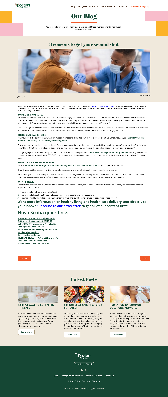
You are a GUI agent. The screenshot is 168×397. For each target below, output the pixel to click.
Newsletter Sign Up (140, 6)
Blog (73, 6)
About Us (123, 6)
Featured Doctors (108, 6)
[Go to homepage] (22, 7)
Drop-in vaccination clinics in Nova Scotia (36, 218)
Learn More (26, 332)
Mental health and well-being (38, 237)
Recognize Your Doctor (88, 6)
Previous (24, 258)
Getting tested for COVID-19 (31, 226)
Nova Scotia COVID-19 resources (32, 241)
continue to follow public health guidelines (108, 152)
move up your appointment (103, 106)
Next (145, 258)
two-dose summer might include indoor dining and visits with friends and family (61, 165)
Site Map (96, 381)
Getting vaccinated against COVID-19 (35, 221)
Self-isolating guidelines (29, 235)
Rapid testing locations (28, 232)
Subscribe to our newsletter (59, 206)
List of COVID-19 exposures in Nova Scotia (37, 224)
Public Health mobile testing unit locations (37, 229)
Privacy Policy (74, 381)
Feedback (86, 381)
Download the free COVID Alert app (34, 243)
